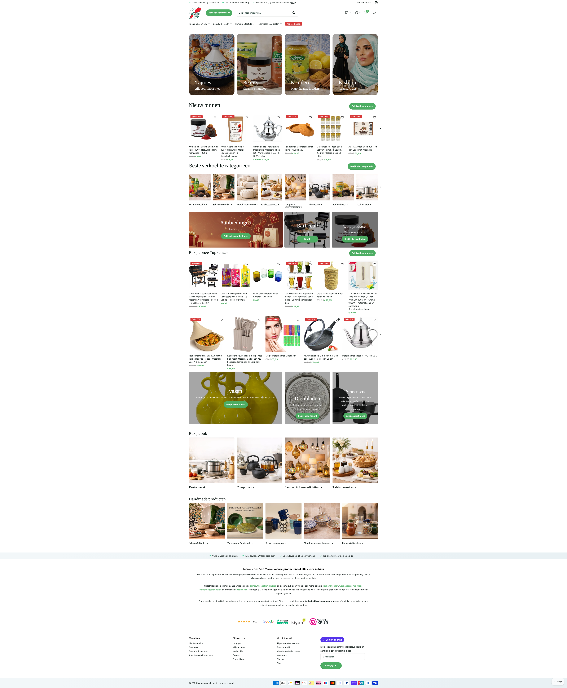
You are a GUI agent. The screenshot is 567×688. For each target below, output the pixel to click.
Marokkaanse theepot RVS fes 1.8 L (359, 355)
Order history (239, 659)
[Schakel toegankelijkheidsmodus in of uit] (376, 2)
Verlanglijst (238, 651)
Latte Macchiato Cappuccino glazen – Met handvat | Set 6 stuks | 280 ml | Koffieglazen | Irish (299, 298)
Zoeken (294, 13)
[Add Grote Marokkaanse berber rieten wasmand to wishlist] (342, 264)
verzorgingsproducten (210, 589)
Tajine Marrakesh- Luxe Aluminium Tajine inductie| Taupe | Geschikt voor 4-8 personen (205, 358)
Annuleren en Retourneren (201, 655)
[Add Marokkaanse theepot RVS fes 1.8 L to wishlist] (374, 320)
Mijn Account (239, 647)
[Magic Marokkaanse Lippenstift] (283, 334)
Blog (279, 663)
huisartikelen (241, 589)
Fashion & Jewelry (198, 24)
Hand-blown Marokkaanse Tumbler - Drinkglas (265, 295)
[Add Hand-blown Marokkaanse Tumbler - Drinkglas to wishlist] (279, 264)
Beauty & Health (221, 24)
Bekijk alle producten (362, 106)
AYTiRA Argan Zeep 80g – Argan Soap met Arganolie (363, 148)
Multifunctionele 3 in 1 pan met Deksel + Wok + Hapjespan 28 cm (321, 357)
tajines (253, 586)
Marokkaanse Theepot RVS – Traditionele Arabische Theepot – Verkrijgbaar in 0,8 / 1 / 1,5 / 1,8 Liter (267, 151)
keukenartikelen (330, 586)
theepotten (262, 586)
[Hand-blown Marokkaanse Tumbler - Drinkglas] (267, 275)
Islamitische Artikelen (268, 24)
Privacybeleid (283, 647)
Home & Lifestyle (243, 24)
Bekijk (307, 239)
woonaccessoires (347, 586)
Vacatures (281, 655)
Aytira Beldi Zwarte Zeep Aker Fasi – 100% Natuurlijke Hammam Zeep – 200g (203, 149)
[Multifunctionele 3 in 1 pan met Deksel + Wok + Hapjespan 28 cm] (322, 334)
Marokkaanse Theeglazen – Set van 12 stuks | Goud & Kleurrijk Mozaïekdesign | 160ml (330, 151)
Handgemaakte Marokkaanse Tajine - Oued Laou (299, 148)
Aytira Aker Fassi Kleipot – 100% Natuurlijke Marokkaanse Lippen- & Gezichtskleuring (233, 151)
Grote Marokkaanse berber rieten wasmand (330, 295)
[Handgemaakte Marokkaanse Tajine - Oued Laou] (299, 128)
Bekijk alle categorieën (361, 166)
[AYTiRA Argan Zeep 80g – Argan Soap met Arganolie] (363, 128)
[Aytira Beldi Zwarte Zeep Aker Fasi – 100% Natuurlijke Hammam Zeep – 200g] (204, 128)
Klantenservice (196, 643)
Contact (237, 655)
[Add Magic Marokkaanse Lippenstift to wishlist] (298, 320)
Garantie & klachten (198, 651)
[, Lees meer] (348, 12)
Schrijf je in (331, 665)
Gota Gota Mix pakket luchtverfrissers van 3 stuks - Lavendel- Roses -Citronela (234, 296)
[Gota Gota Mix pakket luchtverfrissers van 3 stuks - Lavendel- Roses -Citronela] (235, 275)
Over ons (193, 647)
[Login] (358, 12)
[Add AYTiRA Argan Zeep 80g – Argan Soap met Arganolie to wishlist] (374, 117)
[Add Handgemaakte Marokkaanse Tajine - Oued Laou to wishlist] (311, 117)
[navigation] (380, 128)
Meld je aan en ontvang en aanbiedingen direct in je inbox (342, 648)
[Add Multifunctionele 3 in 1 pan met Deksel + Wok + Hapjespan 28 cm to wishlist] (336, 320)
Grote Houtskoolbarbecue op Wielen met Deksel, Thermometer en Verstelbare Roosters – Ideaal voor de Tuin (203, 298)
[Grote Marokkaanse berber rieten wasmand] (331, 275)
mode (359, 586)
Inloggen (237, 643)
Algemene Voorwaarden (288, 643)
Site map (281, 659)
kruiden (273, 586)
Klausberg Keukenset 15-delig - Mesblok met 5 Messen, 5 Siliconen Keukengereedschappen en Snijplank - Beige (245, 360)
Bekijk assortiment (218, 12)
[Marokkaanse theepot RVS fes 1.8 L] (360, 334)
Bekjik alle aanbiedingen (236, 236)
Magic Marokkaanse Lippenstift (280, 355)
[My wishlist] (374, 13)
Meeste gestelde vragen (288, 651)
